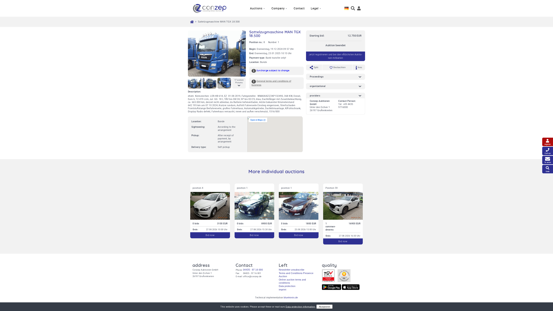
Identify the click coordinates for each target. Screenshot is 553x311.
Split (315, 67)
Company (278, 8)
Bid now (210, 235)
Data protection (287, 286)
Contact (299, 8)
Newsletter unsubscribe (291, 270)
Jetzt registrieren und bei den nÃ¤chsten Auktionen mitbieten (335, 56)
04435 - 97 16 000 (253, 270)
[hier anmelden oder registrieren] (359, 8)
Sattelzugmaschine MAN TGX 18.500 (219, 21)
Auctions (256, 8)
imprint (282, 289)
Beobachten (339, 67)
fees (359, 67)
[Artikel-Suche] (353, 8)
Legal (315, 8)
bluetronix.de (291, 297)
